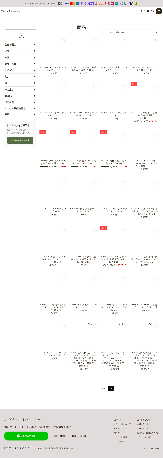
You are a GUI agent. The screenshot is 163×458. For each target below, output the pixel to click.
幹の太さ (20, 89)
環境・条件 (20, 64)
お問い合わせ (142, 424)
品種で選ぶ (20, 44)
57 (103, 388)
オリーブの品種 (120, 437)
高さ (20, 76)
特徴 (20, 57)
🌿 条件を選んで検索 (20, 140)
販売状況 (20, 102)
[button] (159, 11)
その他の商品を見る (20, 108)
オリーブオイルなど (122, 424)
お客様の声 (118, 441)
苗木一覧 (118, 420)
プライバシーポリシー (146, 437)
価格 (20, 114)
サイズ (20, 70)
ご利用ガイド (142, 428)
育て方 (117, 433)
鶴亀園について (120, 428)
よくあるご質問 (143, 420)
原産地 (20, 96)
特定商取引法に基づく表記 (148, 433)
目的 (20, 51)
